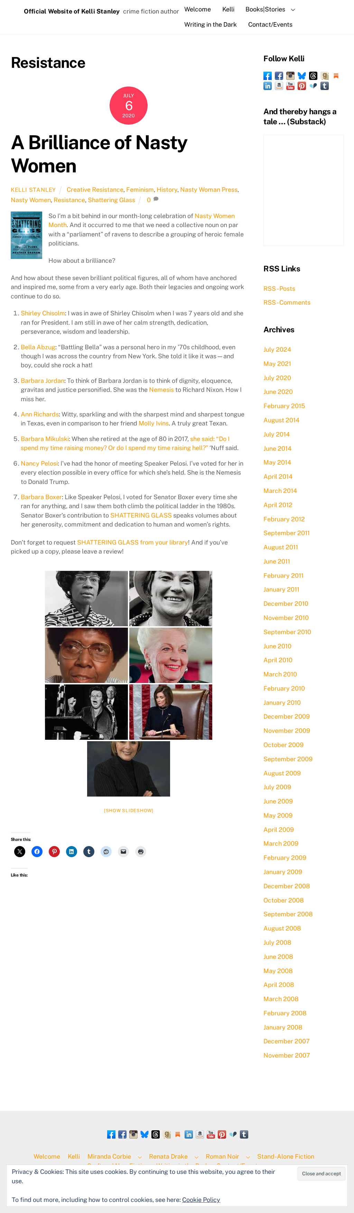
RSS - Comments (286, 302)
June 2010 (277, 646)
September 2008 (288, 914)
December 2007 (286, 1041)
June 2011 (276, 561)
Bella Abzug (38, 347)
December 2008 (286, 886)
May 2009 (277, 815)
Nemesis (161, 389)
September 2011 (286, 533)
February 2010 (284, 688)
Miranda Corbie (109, 1156)
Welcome (197, 9)
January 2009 (282, 871)
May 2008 (278, 970)
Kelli (228, 9)
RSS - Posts (279, 288)
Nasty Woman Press (208, 189)
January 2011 (281, 589)
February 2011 (283, 575)
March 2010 (280, 674)
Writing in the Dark (210, 24)
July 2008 (277, 942)
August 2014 (281, 420)
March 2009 (280, 843)
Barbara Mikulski (45, 438)
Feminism (140, 189)
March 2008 (281, 999)
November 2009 (286, 730)
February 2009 (284, 857)
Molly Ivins (154, 423)
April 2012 (277, 505)
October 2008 (283, 900)
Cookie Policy (201, 1199)
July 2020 (277, 377)
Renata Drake (168, 1156)
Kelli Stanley (33, 190)
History (167, 189)
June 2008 (278, 956)
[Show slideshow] (128, 810)
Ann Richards (40, 414)
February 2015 (284, 406)
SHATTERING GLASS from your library (132, 542)
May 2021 (277, 363)
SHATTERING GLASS (141, 515)
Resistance (69, 200)
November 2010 (286, 617)
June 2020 (278, 391)
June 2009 (278, 801)
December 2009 (286, 716)
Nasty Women (31, 200)
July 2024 (277, 349)
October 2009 (283, 744)
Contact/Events (270, 24)
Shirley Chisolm (43, 313)
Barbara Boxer (41, 497)
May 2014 (277, 462)
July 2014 (276, 434)
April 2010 (277, 660)
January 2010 (282, 702)
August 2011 (280, 547)
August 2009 (282, 773)
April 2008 (278, 984)
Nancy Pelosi (39, 463)
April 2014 (277, 476)
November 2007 (286, 1055)
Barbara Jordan (42, 380)
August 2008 (282, 928)
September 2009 (288, 759)
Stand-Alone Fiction (285, 1156)
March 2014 (280, 490)
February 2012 (284, 519)
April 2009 (278, 829)
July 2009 (277, 787)
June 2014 (277, 448)
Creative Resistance (95, 189)
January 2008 (282, 1027)
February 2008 (285, 1013)
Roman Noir (222, 1156)
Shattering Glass (111, 200)
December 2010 (285, 603)
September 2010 (287, 632)
